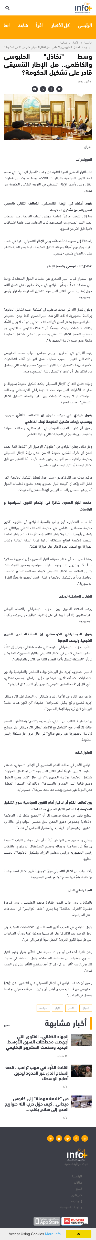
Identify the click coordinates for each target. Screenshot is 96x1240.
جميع (7, 1025)
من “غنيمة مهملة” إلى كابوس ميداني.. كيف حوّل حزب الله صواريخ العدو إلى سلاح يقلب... (37, 1103)
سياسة (63, 42)
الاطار (71, 1008)
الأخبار (75, 42)
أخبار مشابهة (66, 1022)
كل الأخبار (60, 25)
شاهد (23, 25)
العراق (85, 1008)
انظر (6, 25)
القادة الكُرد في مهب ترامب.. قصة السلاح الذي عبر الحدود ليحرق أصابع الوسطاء (37, 1072)
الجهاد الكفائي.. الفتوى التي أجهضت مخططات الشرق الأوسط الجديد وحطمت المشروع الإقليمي (37, 1041)
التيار (57, 1008)
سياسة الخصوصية (71, 1207)
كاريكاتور (76, 1195)
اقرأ (39, 25)
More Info (53, 1234)
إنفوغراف (76, 1201)
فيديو (79, 1189)
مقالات (78, 1183)
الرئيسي (85, 25)
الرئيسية (88, 42)
